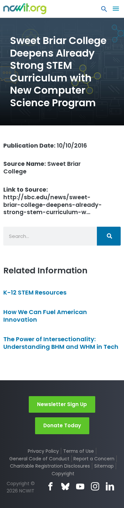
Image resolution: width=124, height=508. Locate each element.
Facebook (50, 486)
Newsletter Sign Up (62, 404)
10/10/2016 (45, 146)
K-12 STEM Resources (34, 292)
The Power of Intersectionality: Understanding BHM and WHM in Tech (60, 343)
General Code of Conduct (39, 458)
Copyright (63, 473)
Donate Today (62, 425)
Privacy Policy (43, 451)
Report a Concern (93, 458)
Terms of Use (78, 451)
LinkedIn (110, 486)
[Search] (109, 236)
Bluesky (65, 486)
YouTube (80, 486)
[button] (104, 10)
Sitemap (104, 466)
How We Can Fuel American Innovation (45, 316)
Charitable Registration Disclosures (50, 466)
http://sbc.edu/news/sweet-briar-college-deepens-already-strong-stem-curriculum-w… (52, 201)
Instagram (95, 486)
